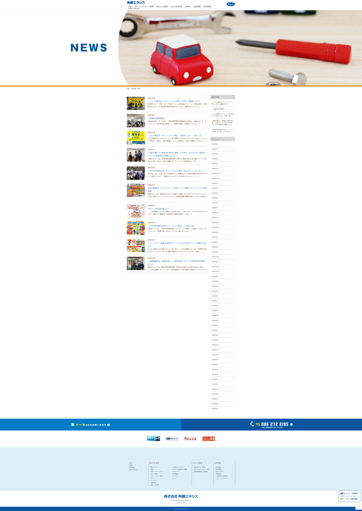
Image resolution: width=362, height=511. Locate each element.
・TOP (130, 463)
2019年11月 (215, 320)
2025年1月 (215, 217)
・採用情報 (131, 467)
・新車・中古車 (154, 485)
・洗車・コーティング (156, 471)
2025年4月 (215, 203)
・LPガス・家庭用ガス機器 (179, 469)
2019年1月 (215, 340)
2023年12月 (215, 257)
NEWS (187, 6)
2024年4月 (215, 247)
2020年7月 (215, 301)
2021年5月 (215, 291)
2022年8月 (215, 276)
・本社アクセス (219, 471)
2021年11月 (215, 286)
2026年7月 (215, 149)
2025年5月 (215, 198)
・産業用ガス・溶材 (199, 467)
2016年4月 (215, 408)
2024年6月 (215, 242)
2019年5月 (215, 325)
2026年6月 (215, 154)
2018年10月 (215, 355)
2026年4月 (215, 159)
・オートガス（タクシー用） (201, 469)
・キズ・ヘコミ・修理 (156, 476)
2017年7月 (215, 369)
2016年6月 (215, 404)
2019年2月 (215, 335)
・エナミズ (174, 476)
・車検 (151, 469)
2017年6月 (215, 374)
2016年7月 (215, 399)
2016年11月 (215, 394)
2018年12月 (215, 345)
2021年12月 (215, 281)
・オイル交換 (153, 474)
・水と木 (173, 478)
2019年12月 (215, 315)
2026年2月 (215, 168)
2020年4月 (215, 310)
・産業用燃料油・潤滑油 (200, 471)
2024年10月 (215, 232)
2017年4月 (215, 379)
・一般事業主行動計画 (221, 476)
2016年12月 (215, 389)
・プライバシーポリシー (221, 478)
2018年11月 (215, 350)
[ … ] (200, 106)
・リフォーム (175, 471)
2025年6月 (215, 193)
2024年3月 (215, 252)
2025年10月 (215, 178)
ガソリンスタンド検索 (144, 6)
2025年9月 (215, 183)
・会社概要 (217, 469)
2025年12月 (215, 173)
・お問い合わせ (132, 469)
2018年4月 (215, 359)
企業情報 (197, 6)
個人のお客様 (162, 6)
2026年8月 (215, 144)
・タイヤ (152, 478)
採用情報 (207, 6)
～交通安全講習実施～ (218, 109)
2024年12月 (215, 222)
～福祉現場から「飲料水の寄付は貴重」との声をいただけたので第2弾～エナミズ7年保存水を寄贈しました (223, 122)
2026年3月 (215, 163)
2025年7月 (215, 188)
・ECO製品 (174, 474)
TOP (130, 6)
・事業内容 (217, 474)
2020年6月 (215, 306)
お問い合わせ (134, 8)
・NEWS (130, 465)
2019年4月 (215, 330)
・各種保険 (152, 482)
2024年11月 (215, 227)
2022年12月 (215, 266)
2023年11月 (215, 261)
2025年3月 (215, 208)
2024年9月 (215, 237)
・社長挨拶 (217, 467)
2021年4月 (215, 296)
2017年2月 (215, 384)
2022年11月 (215, 271)
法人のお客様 (176, 6)
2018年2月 (215, 364)
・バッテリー (153, 480)
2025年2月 (215, 212)
